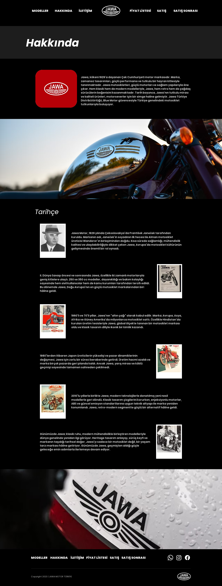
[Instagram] (179, 557)
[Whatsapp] (170, 557)
